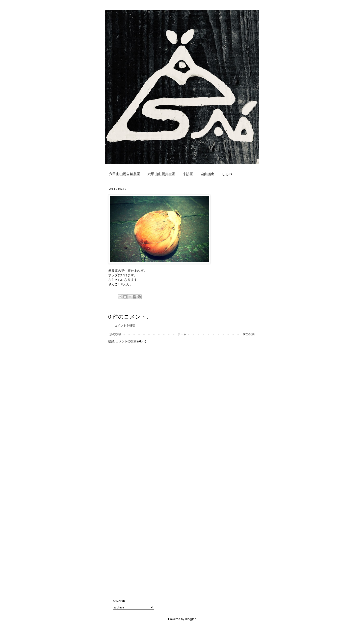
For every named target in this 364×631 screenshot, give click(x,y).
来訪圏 (188, 174)
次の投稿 (115, 334)
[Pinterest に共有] (139, 296)
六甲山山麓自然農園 (124, 174)
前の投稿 (249, 334)
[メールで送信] (120, 296)
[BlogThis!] (125, 296)
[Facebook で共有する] (134, 296)
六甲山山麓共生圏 (161, 174)
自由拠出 (207, 174)
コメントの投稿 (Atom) (131, 341)
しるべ (227, 174)
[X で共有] (129, 296)
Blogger (190, 619)
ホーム (182, 334)
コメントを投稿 (124, 325)
